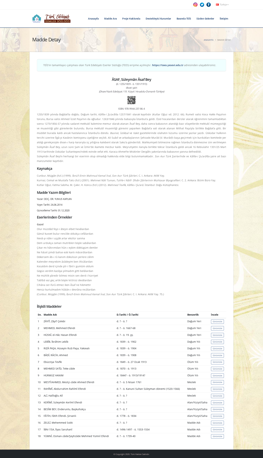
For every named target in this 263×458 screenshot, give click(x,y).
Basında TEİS (184, 18)
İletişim (224, 18)
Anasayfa (93, 18)
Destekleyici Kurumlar (158, 18)
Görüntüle (217, 321)
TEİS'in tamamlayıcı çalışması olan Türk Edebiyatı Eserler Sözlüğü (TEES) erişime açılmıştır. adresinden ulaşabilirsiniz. (129, 65)
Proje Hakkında (131, 18)
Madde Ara (110, 18)
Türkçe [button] (223, 4)
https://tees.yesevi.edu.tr (167, 65)
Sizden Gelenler (205, 18)
